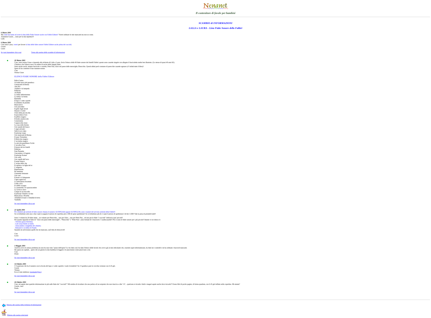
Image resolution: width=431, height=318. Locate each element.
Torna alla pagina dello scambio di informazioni (48, 52)
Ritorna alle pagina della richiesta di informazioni (24, 305)
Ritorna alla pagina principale (17, 315)
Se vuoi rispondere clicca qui (11, 52)
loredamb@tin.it (35, 272)
